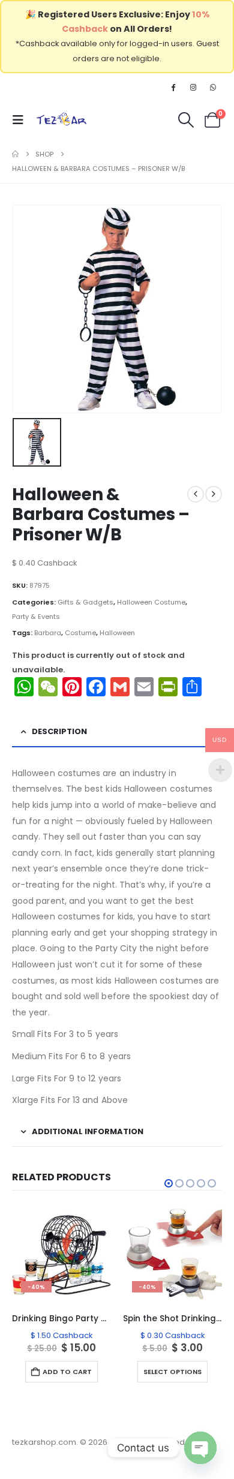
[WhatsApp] (213, 87)
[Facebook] (172, 87)
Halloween (117, 633)
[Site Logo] (61, 120)
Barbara (47, 633)
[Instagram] (193, 87)
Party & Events (36, 616)
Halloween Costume (151, 602)
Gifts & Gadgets (85, 602)
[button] (21, 120)
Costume (80, 633)
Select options (172, 1371)
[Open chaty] (200, 1448)
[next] (213, 494)
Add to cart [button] (67, 1371)
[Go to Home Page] (15, 154)
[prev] (195, 494)
